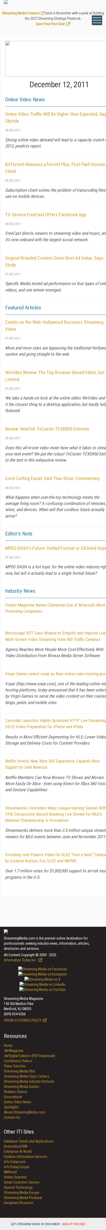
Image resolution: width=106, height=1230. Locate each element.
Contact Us (12, 1117)
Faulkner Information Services (25, 1157)
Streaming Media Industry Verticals (29, 1081)
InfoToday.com (15, 1162)
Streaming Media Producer (23, 1198)
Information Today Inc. (20, 960)
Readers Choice (15, 1092)
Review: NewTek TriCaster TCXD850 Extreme (47, 429)
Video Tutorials (15, 1066)
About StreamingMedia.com (24, 1112)
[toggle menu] (97, 20)
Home (8, 1045)
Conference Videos (18, 1061)
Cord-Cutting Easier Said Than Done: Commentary (52, 478)
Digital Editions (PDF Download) (29, 1056)
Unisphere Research (18, 1203)
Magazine (13, 1051)
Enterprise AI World (18, 1151)
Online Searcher (15, 1177)
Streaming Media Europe (21, 1192)
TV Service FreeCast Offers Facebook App (45, 215)
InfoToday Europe (17, 1167)
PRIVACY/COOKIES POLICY (23, 1020)
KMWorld (10, 1172)
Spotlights (11, 1107)
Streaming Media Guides (21, 1087)
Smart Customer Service (21, 1182)
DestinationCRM (15, 1146)
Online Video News (17, 1102)
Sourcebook (13, 1097)
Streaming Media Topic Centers (26, 1076)
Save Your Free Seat (50, 24)
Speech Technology (18, 1187)
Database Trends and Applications (29, 1141)
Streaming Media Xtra (19, 1071)
